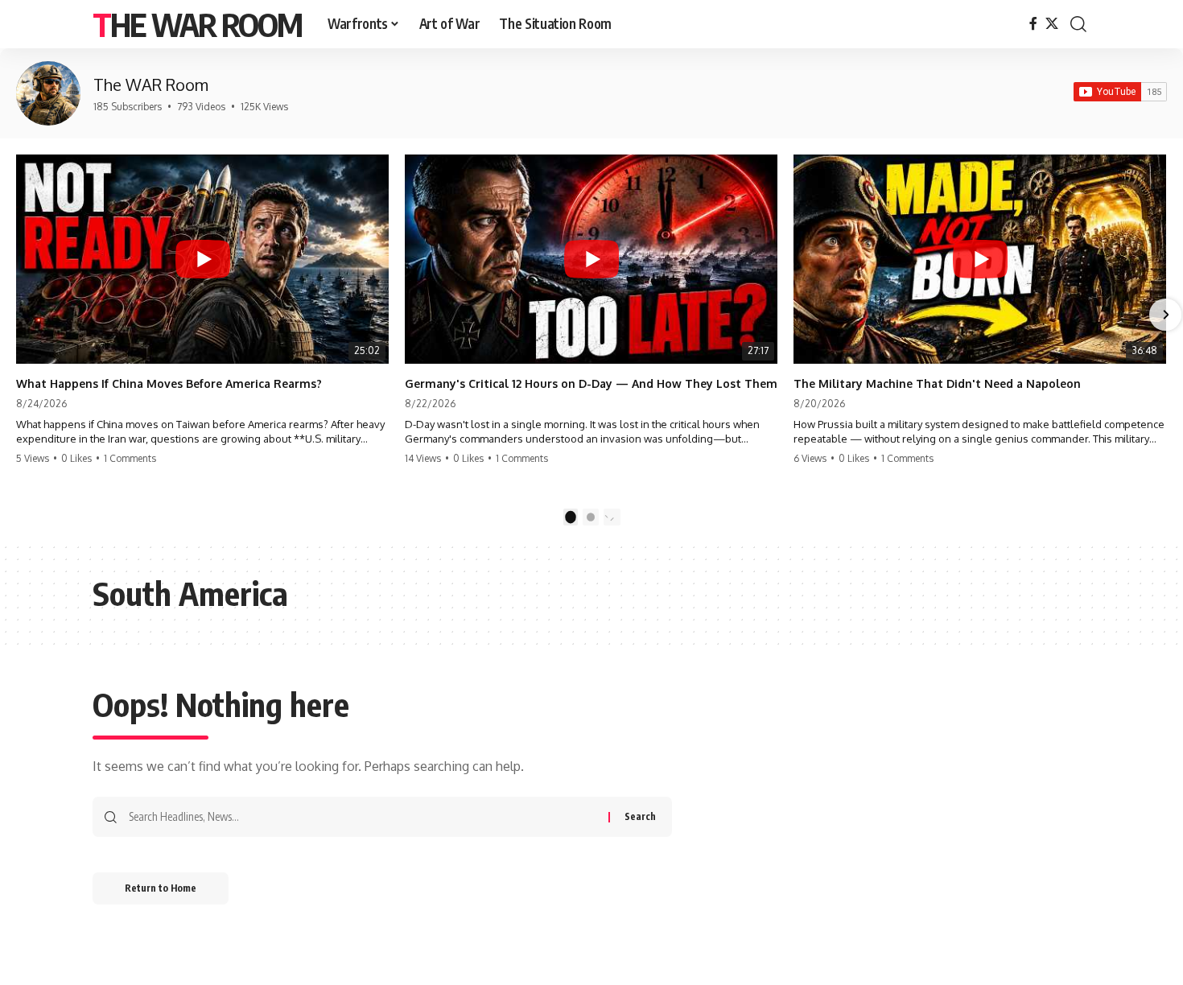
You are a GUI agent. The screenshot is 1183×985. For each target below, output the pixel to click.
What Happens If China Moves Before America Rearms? (169, 383)
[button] (1078, 24)
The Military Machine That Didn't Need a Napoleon (937, 383)
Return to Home (160, 888)
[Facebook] (1033, 24)
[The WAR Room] (48, 93)
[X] (1051, 24)
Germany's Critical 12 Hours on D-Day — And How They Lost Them (591, 383)
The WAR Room (197, 24)
